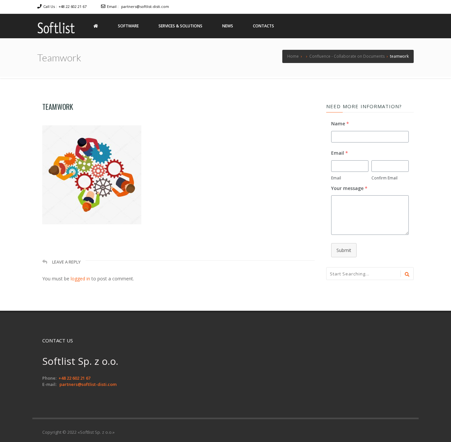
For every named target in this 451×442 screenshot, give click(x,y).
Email (336, 178)
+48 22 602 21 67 (72, 6)
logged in (80, 278)
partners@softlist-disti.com (145, 6)
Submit (343, 250)
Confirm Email (384, 178)
